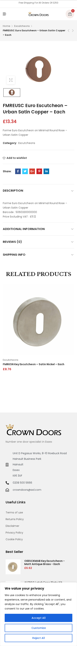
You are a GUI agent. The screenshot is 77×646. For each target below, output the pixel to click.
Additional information (24, 229)
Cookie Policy (14, 539)
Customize (38, 628)
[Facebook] (18, 171)
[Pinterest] (39, 171)
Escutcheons (22, 26)
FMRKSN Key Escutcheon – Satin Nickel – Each (33, 364)
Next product (73, 30)
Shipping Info (14, 255)
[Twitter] (25, 171)
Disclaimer (12, 526)
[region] (38, 614)
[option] (11, 92)
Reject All (38, 638)
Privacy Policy (14, 532)
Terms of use (14, 512)
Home (6, 26)
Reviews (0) (12, 242)
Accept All (39, 618)
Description (13, 190)
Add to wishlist (17, 158)
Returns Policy (15, 519)
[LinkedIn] (46, 171)
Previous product (68, 30)
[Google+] (32, 171)
